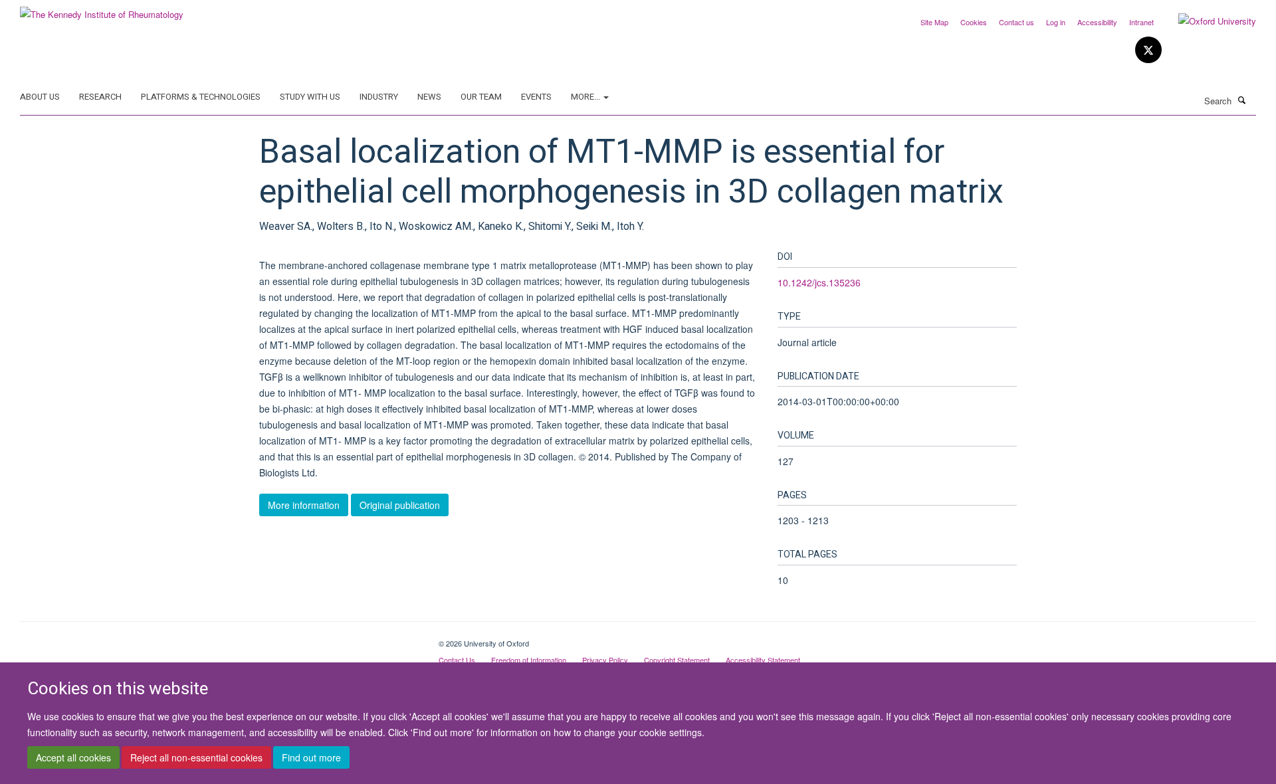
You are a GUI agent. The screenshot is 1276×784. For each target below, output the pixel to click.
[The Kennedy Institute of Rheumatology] (101, 9)
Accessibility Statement (763, 659)
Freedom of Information (528, 659)
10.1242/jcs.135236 (819, 282)
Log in (1055, 22)
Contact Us (457, 659)
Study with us (310, 96)
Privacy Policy (605, 659)
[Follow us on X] (1148, 50)
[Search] (1242, 99)
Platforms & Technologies (201, 96)
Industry (379, 96)
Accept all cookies (73, 758)
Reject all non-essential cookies (196, 758)
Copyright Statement (677, 659)
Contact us (1016, 22)
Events (536, 96)
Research (100, 96)
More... (586, 96)
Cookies (973, 22)
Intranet (1141, 22)
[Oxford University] (1207, 21)
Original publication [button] (400, 505)
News (429, 96)
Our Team (481, 96)
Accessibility (1097, 22)
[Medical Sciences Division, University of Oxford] (219, 638)
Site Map (934, 22)
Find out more (311, 758)
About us (40, 96)
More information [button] (304, 505)
